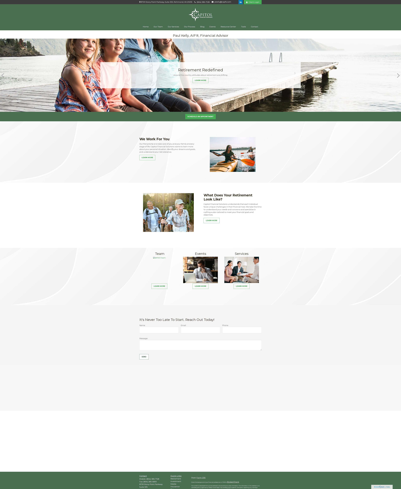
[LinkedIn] (241, 2)
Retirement (176, 479)
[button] (145, 27)
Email (183, 325)
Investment (176, 481)
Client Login (254, 2)
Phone (225, 325)
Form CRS (201, 478)
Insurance (175, 487)
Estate (173, 484)
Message (143, 338)
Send (144, 357)
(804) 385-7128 (203, 2)
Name (142, 325)
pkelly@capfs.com (222, 2)
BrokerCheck (233, 482)
